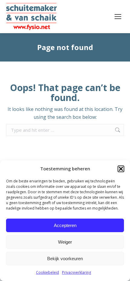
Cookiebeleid (47, 272)
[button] (121, 169)
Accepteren (65, 225)
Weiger (65, 242)
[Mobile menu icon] (118, 17)
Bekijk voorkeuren (65, 258)
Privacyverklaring (76, 272)
